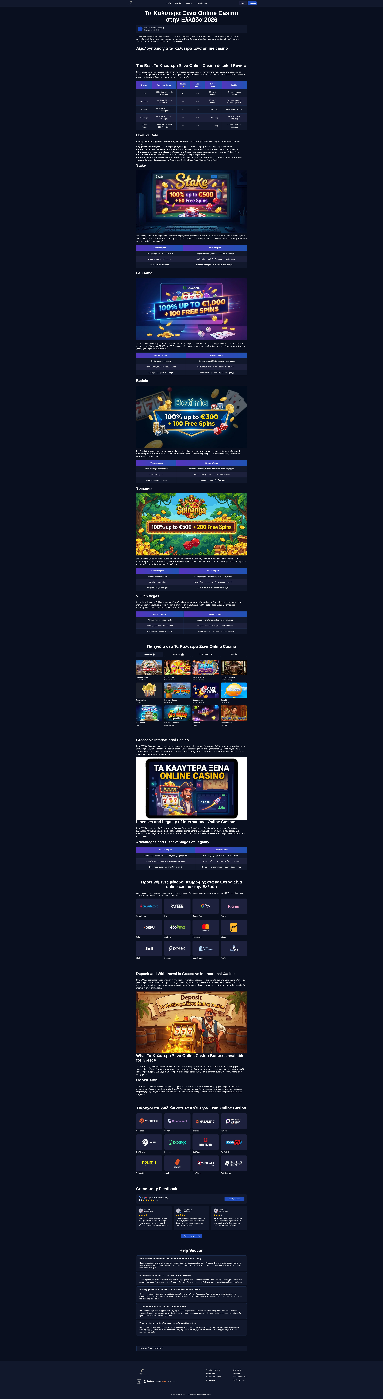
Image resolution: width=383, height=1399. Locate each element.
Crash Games (204, 654)
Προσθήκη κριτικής (234, 1199)
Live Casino (175, 654)
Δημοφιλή (148, 654)
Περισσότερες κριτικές (191, 1236)
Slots (232, 654)
